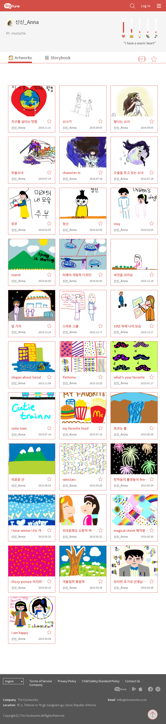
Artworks (23, 57)
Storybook (60, 57)
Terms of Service (40, 681)
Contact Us (132, 681)
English (9, 681)
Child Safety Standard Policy (100, 681)
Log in (145, 5)
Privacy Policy (67, 681)
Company (36, 685)
